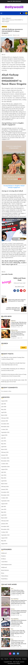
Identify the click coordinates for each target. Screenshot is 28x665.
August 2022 (4, 538)
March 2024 (4, 483)
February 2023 (5, 520)
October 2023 (4, 498)
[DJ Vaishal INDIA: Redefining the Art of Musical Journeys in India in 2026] (5, 612)
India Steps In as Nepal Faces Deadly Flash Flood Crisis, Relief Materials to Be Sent (19, 602)
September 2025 (5, 432)
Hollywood (4, 567)
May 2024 (3, 478)
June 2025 (3, 441)
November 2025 (5, 426)
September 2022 (5, 535)
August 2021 (4, 543)
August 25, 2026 (15, 626)
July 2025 (3, 438)
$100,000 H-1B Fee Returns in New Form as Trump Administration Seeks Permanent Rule (18, 622)
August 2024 (4, 469)
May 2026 (3, 409)
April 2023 (3, 515)
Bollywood (4, 26)
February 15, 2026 (16, 338)
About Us (6, 659)
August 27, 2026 (15, 594)
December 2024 (5, 458)
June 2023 (3, 509)
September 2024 (5, 466)
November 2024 (5, 461)
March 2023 (4, 518)
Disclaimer (24, 659)
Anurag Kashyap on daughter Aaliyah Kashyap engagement (14, 186)
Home (2, 659)
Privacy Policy (18, 659)
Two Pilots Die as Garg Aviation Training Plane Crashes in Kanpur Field (17, 592)
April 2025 (3, 446)
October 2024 (4, 463)
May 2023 (3, 512)
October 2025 (4, 429)
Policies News (4, 576)
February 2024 (5, 486)
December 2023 (5, 492)
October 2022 (4, 532)
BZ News (3, 559)
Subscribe (26, 13)
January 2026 (4, 421)
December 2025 (5, 423)
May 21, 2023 (16, 35)
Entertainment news (6, 564)
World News (4, 579)
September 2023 (5, 500)
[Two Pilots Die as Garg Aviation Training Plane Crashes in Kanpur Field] (5, 591)
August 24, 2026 (15, 636)
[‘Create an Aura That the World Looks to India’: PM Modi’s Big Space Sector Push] (5, 632)
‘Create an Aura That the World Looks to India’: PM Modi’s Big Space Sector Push (14, 380)
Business (3, 556)
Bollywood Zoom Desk (7, 35)
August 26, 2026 (15, 605)
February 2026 (5, 418)
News (17, 330)
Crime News (4, 561)
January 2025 (4, 455)
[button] (1, 13)
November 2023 (5, 495)
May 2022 (3, 540)
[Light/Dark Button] (21, 13)
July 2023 (3, 506)
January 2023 (4, 523)
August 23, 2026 (15, 646)
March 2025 (4, 449)
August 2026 (4, 401)
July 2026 (3, 403)
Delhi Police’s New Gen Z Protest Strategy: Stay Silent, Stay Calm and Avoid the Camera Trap (18, 643)
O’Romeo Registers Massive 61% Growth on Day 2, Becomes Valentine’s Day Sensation (18, 334)
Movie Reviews (5, 570)
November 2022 (5, 529)
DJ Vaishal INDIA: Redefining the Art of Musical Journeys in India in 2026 (19, 612)
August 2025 (4, 435)
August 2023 (4, 503)
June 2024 (3, 475)
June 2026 (3, 406)
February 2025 (5, 452)
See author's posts (19, 286)
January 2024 (4, 489)
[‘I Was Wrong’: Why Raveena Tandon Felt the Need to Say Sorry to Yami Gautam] (5, 323)
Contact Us (11, 659)
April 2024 (3, 481)
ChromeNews (11, 663)
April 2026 (3, 412)
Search (4, 343)
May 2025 (3, 443)
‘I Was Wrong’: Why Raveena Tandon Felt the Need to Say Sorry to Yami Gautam (18, 324)
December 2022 (5, 526)
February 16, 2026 (16, 326)
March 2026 (4, 415)
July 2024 (3, 472)
